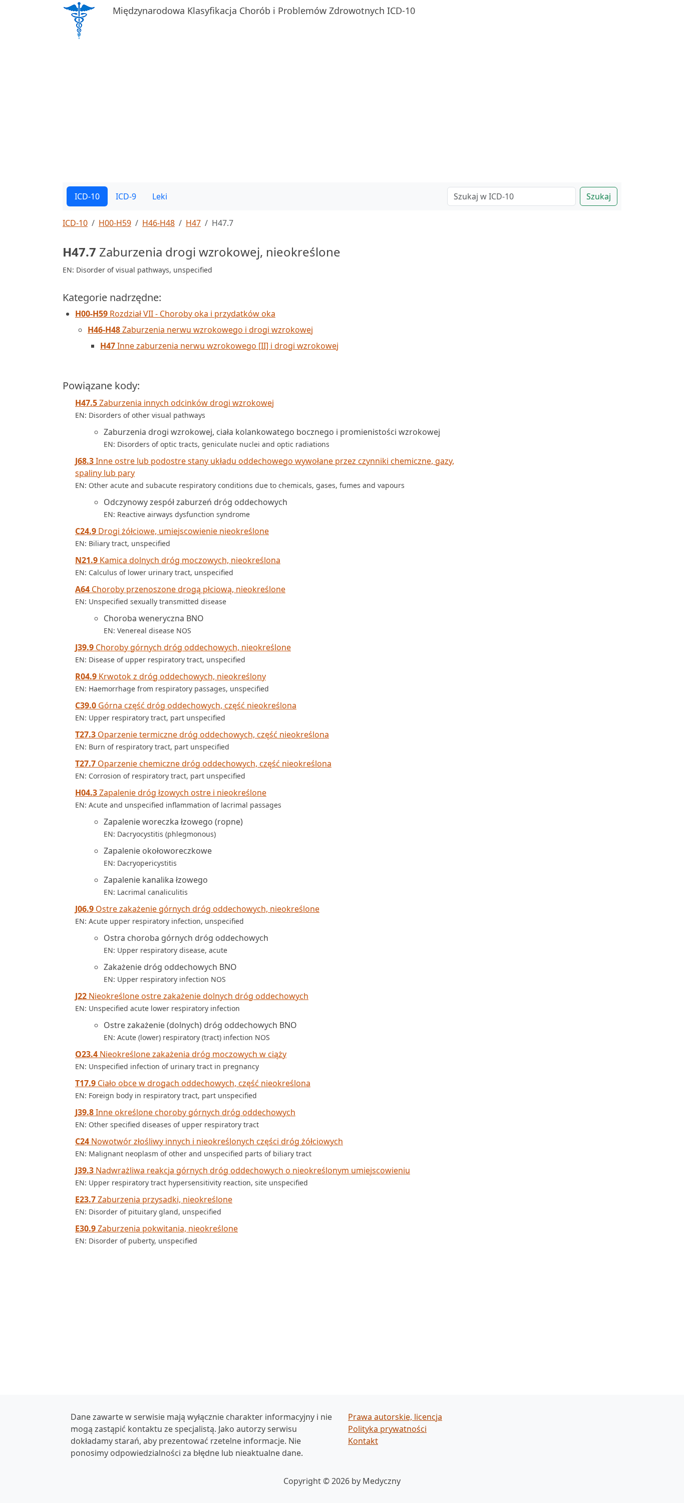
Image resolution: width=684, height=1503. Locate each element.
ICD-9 (126, 196)
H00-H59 (115, 222)
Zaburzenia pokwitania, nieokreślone (156, 1228)
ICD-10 (87, 196)
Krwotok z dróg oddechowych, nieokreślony (170, 676)
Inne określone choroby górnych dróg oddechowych (185, 1112)
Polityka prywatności (387, 1428)
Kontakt (363, 1440)
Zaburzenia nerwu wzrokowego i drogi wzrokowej (200, 329)
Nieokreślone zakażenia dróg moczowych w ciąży (180, 1054)
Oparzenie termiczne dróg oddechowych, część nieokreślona (202, 734)
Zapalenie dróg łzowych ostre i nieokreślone (170, 792)
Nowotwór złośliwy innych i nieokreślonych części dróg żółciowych (209, 1141)
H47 (193, 222)
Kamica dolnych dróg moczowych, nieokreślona (177, 560)
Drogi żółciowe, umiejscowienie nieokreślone (172, 531)
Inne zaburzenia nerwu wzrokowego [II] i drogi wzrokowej (219, 345)
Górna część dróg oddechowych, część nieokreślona (185, 705)
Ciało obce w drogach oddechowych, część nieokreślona (192, 1083)
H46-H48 (158, 222)
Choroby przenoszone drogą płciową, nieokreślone (180, 589)
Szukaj (598, 196)
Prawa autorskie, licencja (395, 1416)
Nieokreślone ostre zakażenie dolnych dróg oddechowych (191, 995)
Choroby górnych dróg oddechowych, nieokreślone (183, 647)
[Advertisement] (342, 112)
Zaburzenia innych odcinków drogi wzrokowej (174, 402)
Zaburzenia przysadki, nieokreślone (153, 1199)
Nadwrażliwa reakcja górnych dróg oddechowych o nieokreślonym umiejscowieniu (242, 1170)
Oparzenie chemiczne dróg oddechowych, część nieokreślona (203, 763)
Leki (159, 196)
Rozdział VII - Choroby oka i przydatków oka (175, 313)
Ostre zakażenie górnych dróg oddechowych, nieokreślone (197, 908)
